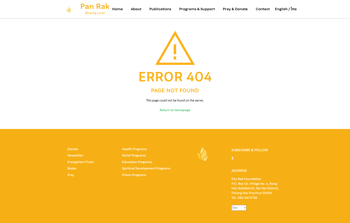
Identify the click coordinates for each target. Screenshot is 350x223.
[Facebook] (232, 158)
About (136, 9)
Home (117, 9)
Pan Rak (94, 6)
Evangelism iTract (80, 162)
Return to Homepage (175, 110)
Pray (70, 175)
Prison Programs (134, 175)
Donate (72, 149)
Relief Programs (134, 155)
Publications (160, 9)
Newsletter (75, 155)
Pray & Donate (235, 9)
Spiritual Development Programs (146, 168)
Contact (263, 9)
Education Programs (137, 162)
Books (71, 168)
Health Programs (134, 149)
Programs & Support (197, 9)
